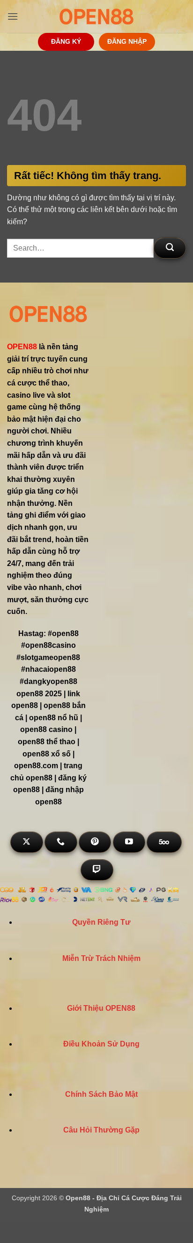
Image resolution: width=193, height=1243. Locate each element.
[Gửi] (170, 248)
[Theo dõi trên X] (26, 842)
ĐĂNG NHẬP (127, 41)
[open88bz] (96, 16)
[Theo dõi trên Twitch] (97, 870)
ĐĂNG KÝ (66, 41)
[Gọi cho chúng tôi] (61, 842)
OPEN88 (22, 347)
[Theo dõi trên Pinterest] (95, 842)
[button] (12, 16)
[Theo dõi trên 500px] (164, 842)
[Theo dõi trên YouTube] (129, 842)
